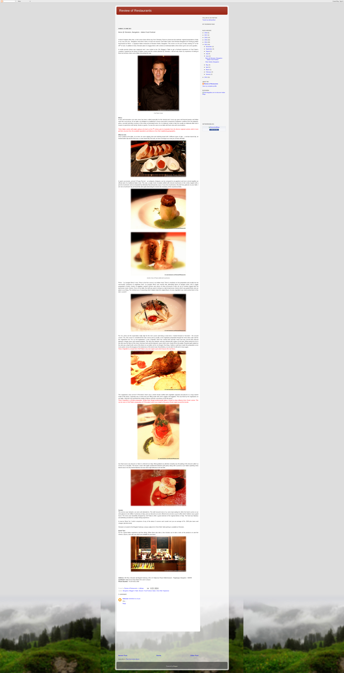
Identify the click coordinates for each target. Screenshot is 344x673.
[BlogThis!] (153, 588)
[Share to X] (154, 588)
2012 (205, 77)
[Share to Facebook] (156, 588)
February (208, 72)
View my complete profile (209, 86)
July (207, 53)
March (207, 69)
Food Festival (148, 590)
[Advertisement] (161, 21)
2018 (205, 32)
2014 (205, 42)
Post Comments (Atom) (132, 659)
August (208, 51)
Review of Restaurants (135, 10)
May (207, 65)
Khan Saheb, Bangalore (212, 62)
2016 (205, 37)
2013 (205, 44)
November (209, 46)
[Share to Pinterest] (158, 588)
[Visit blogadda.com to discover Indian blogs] (214, 94)
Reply (124, 603)
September (209, 49)
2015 (205, 40)
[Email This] (151, 588)
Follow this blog (214, 129)
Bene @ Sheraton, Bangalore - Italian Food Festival (214, 58)
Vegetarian (166, 590)
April (207, 67)
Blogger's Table (133, 590)
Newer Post (122, 655)
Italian (154, 590)
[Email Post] (147, 588)
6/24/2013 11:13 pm (134, 598)
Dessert (141, 590)
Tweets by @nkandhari (208, 20)
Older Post (194, 655)
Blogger (175, 666)
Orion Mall (159, 590)
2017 (205, 35)
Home (158, 655)
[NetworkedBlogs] (214, 127)
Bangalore (126, 590)
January (208, 74)
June (207, 56)
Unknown (125, 598)
